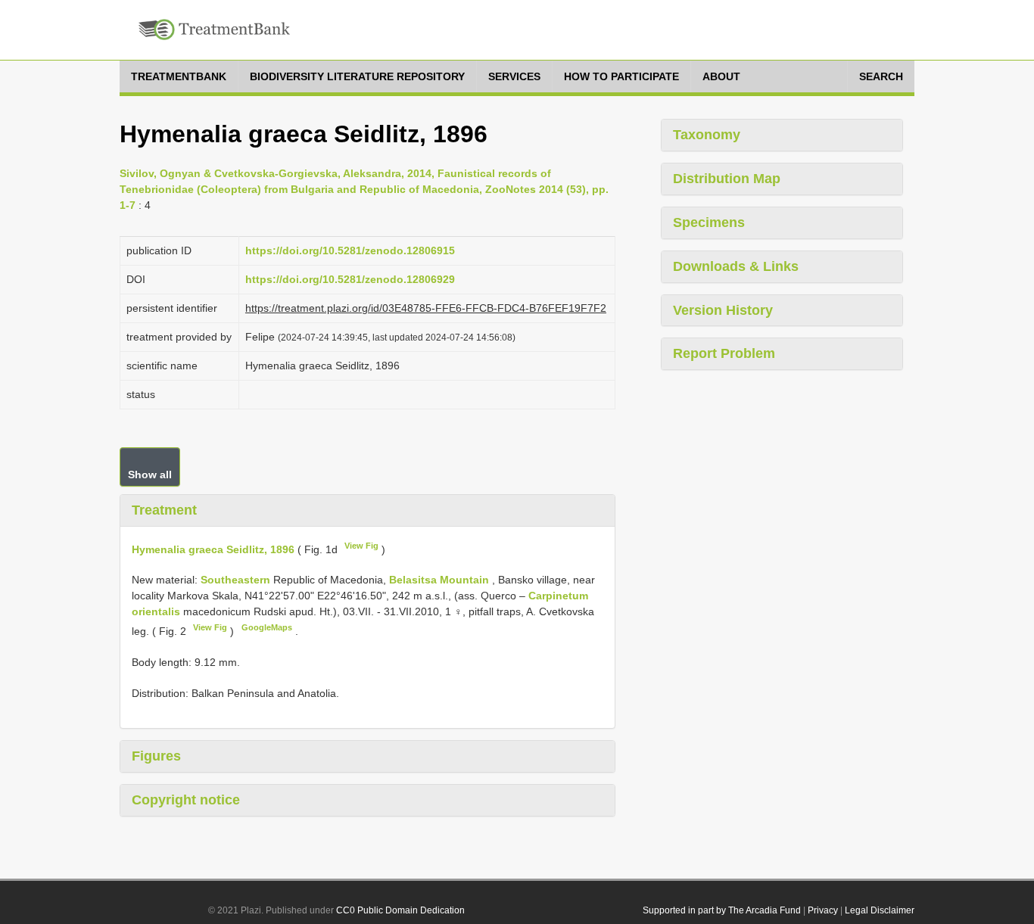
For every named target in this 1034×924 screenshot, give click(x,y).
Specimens (709, 222)
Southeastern (237, 580)
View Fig (361, 545)
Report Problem (724, 353)
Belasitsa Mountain (440, 580)
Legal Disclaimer (879, 910)
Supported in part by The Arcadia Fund (722, 910)
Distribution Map (726, 178)
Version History (723, 310)
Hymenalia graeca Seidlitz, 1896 (213, 549)
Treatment (164, 510)
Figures (156, 756)
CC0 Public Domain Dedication (400, 910)
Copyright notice (186, 799)
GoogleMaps (266, 627)
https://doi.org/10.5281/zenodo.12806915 (350, 250)
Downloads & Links (736, 266)
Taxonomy (706, 134)
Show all (150, 474)
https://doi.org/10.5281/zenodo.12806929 (350, 279)
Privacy (823, 910)
